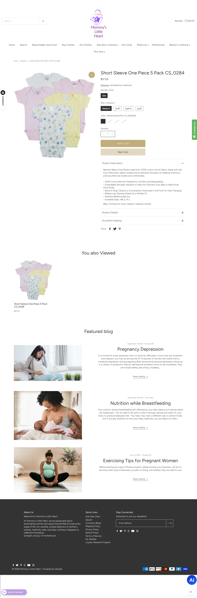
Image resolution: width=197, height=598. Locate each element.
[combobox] (24, 21)
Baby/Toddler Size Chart (44, 45)
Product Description (112, 163)
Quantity (104, 128)
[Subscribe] (169, 523)
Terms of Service (94, 536)
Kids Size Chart (93, 516)
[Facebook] (117, 531)
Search (23, 45)
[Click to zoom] (92, 75)
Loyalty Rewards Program (98, 542)
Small (117, 108)
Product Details (110, 212)
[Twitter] (121, 531)
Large (139, 108)
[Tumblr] (128, 531)
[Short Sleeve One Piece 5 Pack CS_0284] (33, 280)
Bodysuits (23, 61)
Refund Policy (92, 532)
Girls (104, 96)
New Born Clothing (107, 45)
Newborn (106, 108)
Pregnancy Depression (140, 349)
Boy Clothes (68, 45)
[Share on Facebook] (110, 229)
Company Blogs (93, 523)
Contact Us (194, 128)
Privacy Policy (92, 529)
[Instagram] (137, 531)
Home (12, 45)
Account (179, 21)
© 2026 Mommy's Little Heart (26, 569)
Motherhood (158, 45)
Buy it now (123, 152)
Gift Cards (126, 45)
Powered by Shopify (52, 569)
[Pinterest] (125, 531)
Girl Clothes (86, 45)
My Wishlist (91, 539)
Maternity (142, 45)
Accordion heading (112, 220)
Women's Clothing (178, 45)
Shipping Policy (93, 526)
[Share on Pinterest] (120, 229)
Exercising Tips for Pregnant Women (140, 460)
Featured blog (98, 331)
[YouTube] (132, 531)
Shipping (105, 85)
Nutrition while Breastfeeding (140, 403)
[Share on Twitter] (115, 229)
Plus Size (98, 51)
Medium (128, 108)
